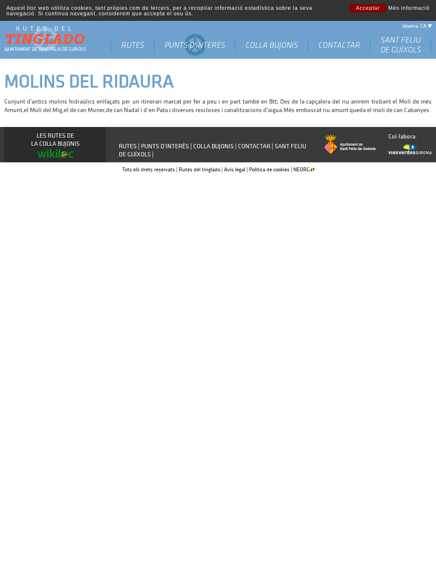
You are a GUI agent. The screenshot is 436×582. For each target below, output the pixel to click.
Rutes (132, 45)
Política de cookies (269, 169)
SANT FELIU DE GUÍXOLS (401, 45)
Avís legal (234, 169)
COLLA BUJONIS (272, 45)
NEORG (302, 169)
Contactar (339, 45)
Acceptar (368, 8)
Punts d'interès (195, 45)
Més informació (409, 8)
